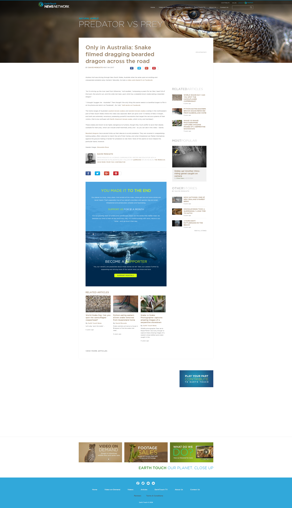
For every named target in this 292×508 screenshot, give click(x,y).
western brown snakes (137, 111)
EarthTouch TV (199, 7)
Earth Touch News (95, 323)
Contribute (225, 3)
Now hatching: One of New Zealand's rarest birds (194, 199)
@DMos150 (137, 160)
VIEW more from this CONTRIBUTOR (111, 162)
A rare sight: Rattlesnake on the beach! (193, 223)
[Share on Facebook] (133, 68)
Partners (137, 496)
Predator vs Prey (121, 24)
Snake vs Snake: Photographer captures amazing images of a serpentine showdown (194, 125)
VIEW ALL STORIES (200, 230)
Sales (234, 3)
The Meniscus (159, 160)
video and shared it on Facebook (140, 80)
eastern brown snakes (117, 111)
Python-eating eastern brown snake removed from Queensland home (124, 317)
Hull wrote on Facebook (131, 105)
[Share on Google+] (148, 68)
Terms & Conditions (154, 496)
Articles (187, 7)
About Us (212, 7)
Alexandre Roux (103, 147)
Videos (178, 7)
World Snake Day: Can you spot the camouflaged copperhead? (98, 317)
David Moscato (95, 67)
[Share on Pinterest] (155, 68)
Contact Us (224, 7)
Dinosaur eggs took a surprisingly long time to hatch (195, 211)
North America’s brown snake (121, 119)
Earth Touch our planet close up (54, 5)
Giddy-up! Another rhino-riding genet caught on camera (187, 173)
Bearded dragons (92, 133)
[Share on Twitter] (140, 68)
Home (153, 7)
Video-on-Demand (165, 7)
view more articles (96, 351)
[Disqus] (128, 401)
